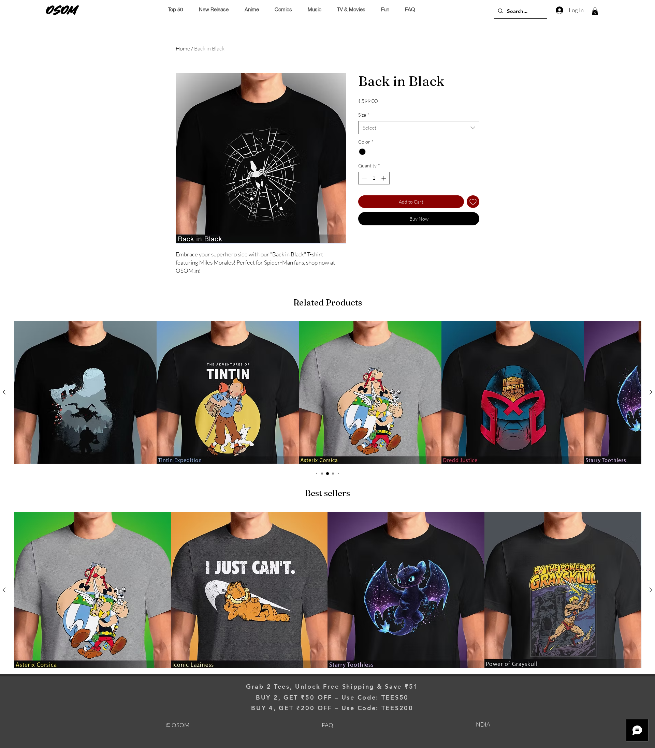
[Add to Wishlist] (473, 201)
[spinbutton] (374, 178)
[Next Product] (651, 392)
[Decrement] (363, 178)
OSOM (61, 10)
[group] (327, 392)
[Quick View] (85, 392)
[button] (595, 11)
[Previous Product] (4, 392)
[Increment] (384, 178)
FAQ (327, 725)
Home (183, 48)
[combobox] (418, 127)
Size (363, 115)
